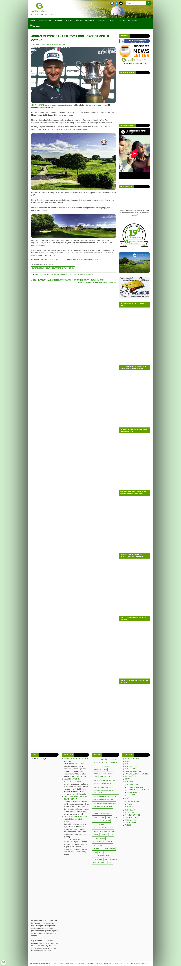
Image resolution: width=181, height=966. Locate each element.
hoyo (111, 828)
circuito (107, 766)
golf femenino (98, 824)
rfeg (101, 852)
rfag (95, 852)
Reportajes (89, 20)
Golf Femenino (131, 769)
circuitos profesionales (102, 773)
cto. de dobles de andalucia (103, 784)
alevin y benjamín (100, 759)
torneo (96, 863)
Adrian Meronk (37, 105)
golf (48, 268)
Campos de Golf (45, 20)
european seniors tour (102, 814)
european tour (38, 268)
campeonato (98, 762)
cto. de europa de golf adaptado (105, 796)
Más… (129, 804)
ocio (111, 835)
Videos (128, 825)
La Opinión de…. (131, 776)
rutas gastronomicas (101, 856)
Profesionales (87, 274)
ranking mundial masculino (104, 849)
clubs (95, 777)
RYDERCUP (129, 812)
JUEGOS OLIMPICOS (133, 771)
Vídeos (79, 20)
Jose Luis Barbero (58, 44)
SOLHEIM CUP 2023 (132, 817)
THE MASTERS (131, 820)
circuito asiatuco (100, 769)
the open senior (110, 859)
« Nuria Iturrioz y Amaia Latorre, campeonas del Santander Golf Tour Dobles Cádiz (68, 280)
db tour (96, 810)
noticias (71, 268)
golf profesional (59, 268)
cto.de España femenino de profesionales (103, 792)
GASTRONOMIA (133, 802)
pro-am (109, 842)
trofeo (104, 863)
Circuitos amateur (135, 787)
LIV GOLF (128, 779)
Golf (70, 274)
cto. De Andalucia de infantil (104, 780)
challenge (97, 766)
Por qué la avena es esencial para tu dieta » (97, 283)
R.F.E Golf (131, 795)
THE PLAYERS (130, 823)
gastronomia (112, 817)
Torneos (68, 20)
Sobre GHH (102, 20)
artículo (112, 759)
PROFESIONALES (98, 845)
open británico (99, 838)
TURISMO (130, 807)
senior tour (97, 859)
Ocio (112, 20)
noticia (96, 835)
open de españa (99, 842)
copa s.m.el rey (105, 777)
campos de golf (111, 762)
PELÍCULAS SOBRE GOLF (73, 839)
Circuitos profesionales (57, 274)
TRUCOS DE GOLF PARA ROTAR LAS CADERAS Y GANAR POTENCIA (75, 819)
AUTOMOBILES (132, 785)
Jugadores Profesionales (128, 20)
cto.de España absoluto (102, 787)
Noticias (58, 20)
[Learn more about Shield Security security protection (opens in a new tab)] (3, 962)
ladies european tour (101, 831)
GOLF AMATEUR (131, 766)
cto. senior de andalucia (102, 807)
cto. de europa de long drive (104, 800)
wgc (110, 863)
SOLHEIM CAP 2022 (132, 815)
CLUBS (128, 761)
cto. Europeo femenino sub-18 (104, 803)
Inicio (32, 20)
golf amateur (104, 821)
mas (113, 831)
